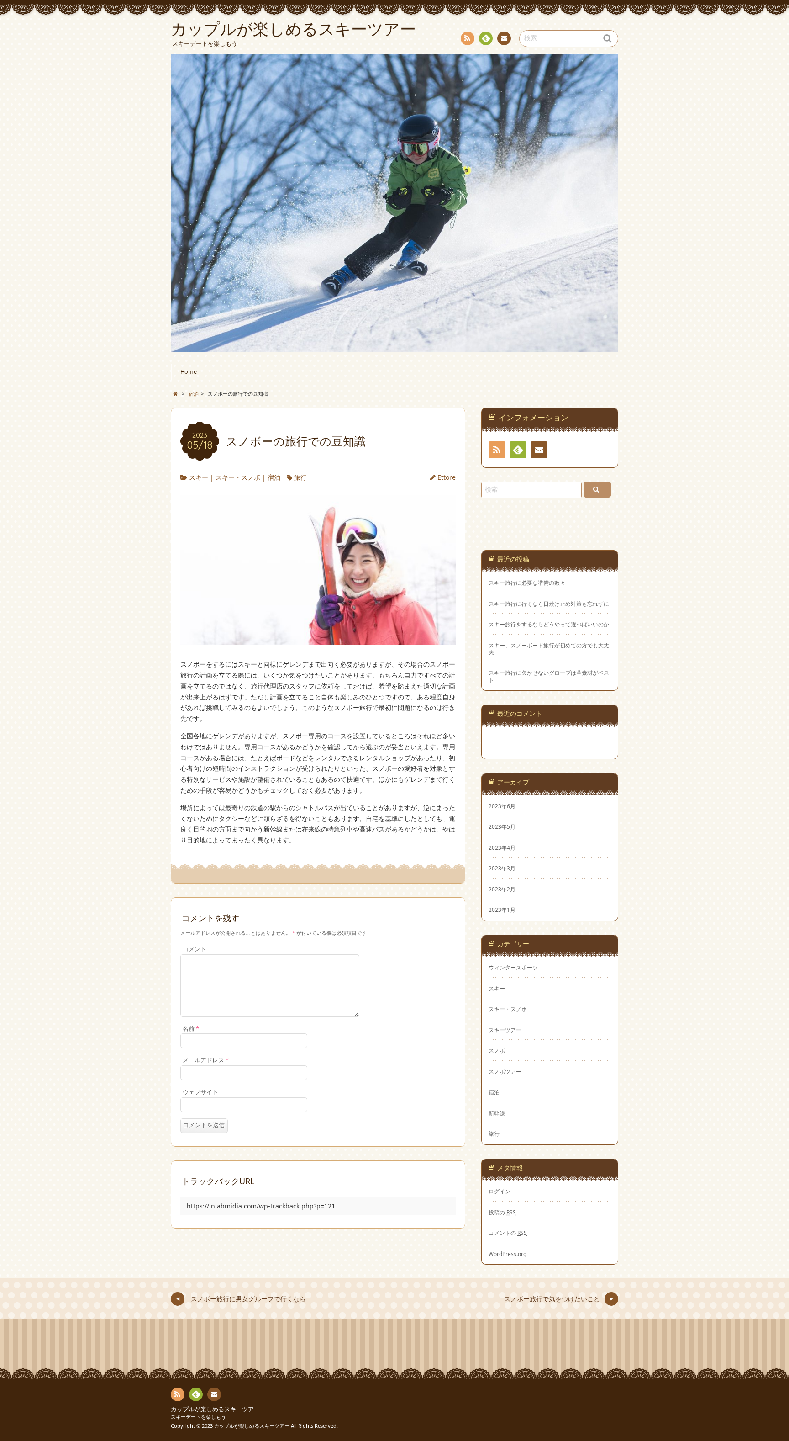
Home (188, 372)
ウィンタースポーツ (513, 967)
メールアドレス (206, 1060)
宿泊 (274, 477)
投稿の (502, 1212)
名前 (191, 1029)
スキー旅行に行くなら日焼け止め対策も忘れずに (549, 603)
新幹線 (497, 1113)
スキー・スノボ (238, 477)
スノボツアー (505, 1071)
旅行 (300, 477)
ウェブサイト (200, 1092)
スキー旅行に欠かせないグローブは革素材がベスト (549, 676)
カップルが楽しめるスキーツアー (215, 1409)
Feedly (486, 38)
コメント (194, 949)
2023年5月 (502, 826)
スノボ (497, 1050)
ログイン (499, 1191)
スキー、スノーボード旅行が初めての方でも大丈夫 (549, 649)
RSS (467, 38)
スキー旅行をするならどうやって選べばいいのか (549, 624)
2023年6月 (502, 806)
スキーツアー (505, 1029)
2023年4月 (502, 847)
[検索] (597, 490)
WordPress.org (507, 1253)
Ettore (446, 477)
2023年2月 (502, 889)
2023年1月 (502, 909)
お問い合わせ (504, 38)
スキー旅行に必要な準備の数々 (527, 582)
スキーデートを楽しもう (198, 1416)
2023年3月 (502, 868)
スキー (198, 477)
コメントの (508, 1232)
